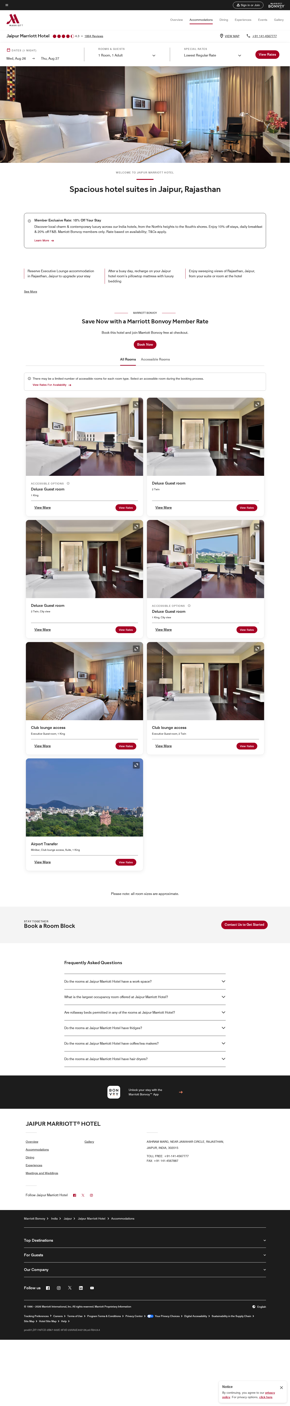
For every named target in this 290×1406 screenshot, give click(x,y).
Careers (58, 1316)
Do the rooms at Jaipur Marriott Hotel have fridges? (103, 1028)
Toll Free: (168, 1156)
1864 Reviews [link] (93, 36)
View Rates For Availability (49, 384)
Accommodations (201, 19)
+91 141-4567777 (264, 36)
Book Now (145, 344)
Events (262, 19)
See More (30, 291)
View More (42, 508)
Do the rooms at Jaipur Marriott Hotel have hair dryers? (106, 1059)
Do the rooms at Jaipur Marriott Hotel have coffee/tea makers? (111, 1043)
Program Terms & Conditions (104, 1316)
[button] (248, 5)
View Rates (126, 507)
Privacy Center (134, 1316)
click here (265, 1397)
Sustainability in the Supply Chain (231, 1316)
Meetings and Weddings (42, 1173)
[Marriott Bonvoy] (274, 5)
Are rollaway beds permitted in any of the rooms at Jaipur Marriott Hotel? (119, 1012)
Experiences (243, 19)
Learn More (41, 240)
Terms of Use (75, 1316)
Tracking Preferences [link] (36, 1316)
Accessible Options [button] (48, 483)
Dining (224, 19)
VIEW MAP (232, 36)
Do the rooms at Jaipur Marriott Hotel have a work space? (108, 981)
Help (64, 1321)
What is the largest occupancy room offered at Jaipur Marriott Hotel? (116, 997)
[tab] (128, 359)
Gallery (279, 19)
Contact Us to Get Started (244, 925)
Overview (176, 19)
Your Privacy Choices (166, 1316)
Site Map (29, 1321)
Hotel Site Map (47, 1321)
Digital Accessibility (195, 1316)
